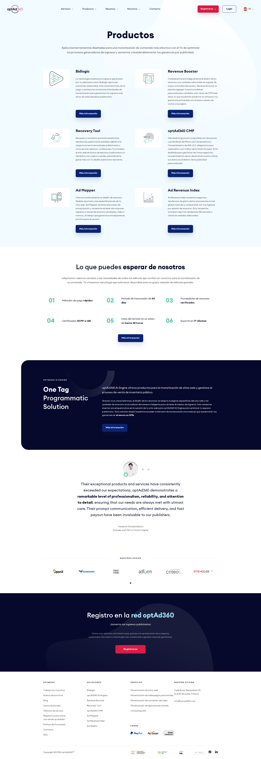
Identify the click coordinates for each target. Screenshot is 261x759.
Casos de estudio (52, 706)
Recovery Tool (88, 131)
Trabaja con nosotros (54, 690)
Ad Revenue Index (184, 190)
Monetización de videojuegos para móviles (151, 695)
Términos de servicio (53, 711)
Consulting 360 (138, 711)
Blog (45, 701)
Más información (88, 114)
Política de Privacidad (54, 725)
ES (249, 9)
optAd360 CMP (181, 131)
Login (229, 9)
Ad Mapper (85, 190)
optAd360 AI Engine (97, 695)
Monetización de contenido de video (149, 701)
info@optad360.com (184, 701)
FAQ (45, 735)
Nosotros (132, 9)
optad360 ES (15, 9)
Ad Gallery (92, 726)
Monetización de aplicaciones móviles (149, 706)
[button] (128, 583)
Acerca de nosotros (53, 695)
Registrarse (207, 9)
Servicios (65, 9)
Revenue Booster (183, 71)
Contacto (154, 9)
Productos (88, 9)
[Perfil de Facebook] (210, 753)
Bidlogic (83, 71)
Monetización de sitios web (144, 690)
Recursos (110, 9)
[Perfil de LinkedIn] (216, 752)
